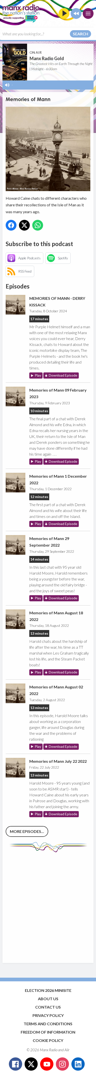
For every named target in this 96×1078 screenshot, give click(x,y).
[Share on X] (24, 225)
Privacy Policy (48, 1015)
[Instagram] (62, 1064)
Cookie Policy (48, 1040)
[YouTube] (46, 1064)
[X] (31, 1064)
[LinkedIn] (78, 1064)
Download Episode (63, 375)
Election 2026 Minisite (48, 990)
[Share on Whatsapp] (37, 225)
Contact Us (48, 1007)
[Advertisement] (48, 905)
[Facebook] (15, 1064)
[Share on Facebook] (11, 225)
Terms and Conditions (48, 1023)
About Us (48, 998)
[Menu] (88, 13)
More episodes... (27, 831)
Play (38, 375)
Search (80, 33)
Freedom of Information (48, 1032)
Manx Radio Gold (47, 58)
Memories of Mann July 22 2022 (58, 761)
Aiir (66, 1050)
